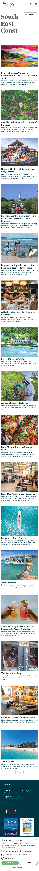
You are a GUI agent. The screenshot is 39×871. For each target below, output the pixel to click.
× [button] (37, 839)
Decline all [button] (28, 863)
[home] (7, 4)
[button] (30, 15)
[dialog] (19, 854)
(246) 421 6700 (15, 797)
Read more (12, 847)
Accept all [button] (10, 863)
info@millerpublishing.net (16, 798)
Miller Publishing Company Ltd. (18, 792)
